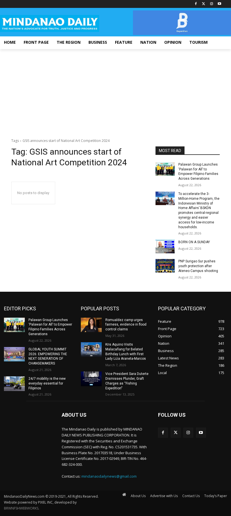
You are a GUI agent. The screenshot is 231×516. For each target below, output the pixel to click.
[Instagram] (211, 4)
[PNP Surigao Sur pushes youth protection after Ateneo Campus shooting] (165, 266)
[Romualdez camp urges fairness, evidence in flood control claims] (91, 325)
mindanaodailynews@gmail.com (109, 476)
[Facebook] (196, 4)
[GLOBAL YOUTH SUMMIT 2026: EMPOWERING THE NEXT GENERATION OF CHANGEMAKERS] (14, 354)
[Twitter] (204, 4)
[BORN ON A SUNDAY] (165, 246)
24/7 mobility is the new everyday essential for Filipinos (47, 383)
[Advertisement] (115, 91)
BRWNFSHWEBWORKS (21, 508)
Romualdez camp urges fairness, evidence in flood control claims (125, 324)
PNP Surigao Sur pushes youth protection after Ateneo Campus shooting (198, 266)
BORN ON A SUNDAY (194, 242)
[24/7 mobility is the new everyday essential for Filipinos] (14, 383)
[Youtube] (219, 4)
